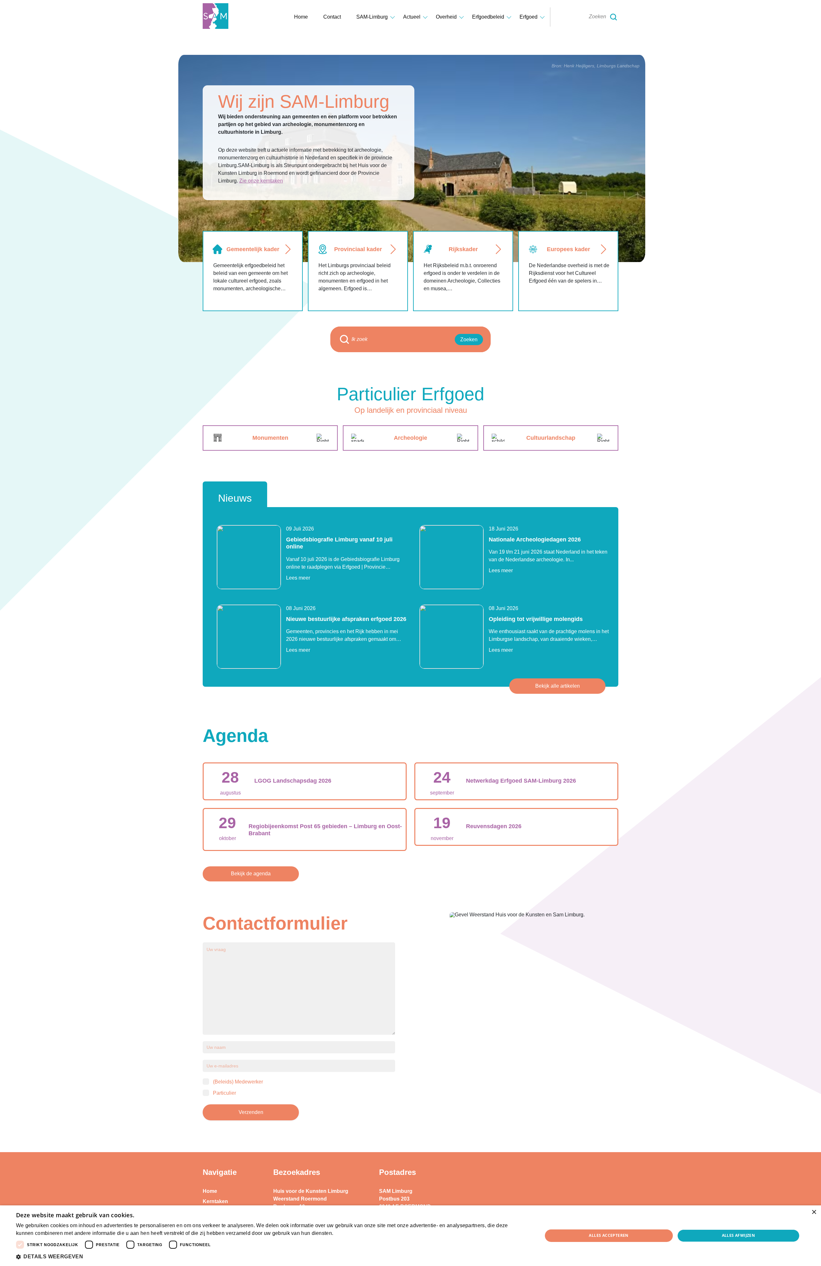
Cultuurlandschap (550, 438)
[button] (271, 1256)
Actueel (411, 17)
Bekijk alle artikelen (557, 686)
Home (301, 17)
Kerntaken (215, 1201)
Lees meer (298, 578)
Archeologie (410, 438)
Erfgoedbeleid (488, 17)
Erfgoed (528, 17)
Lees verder (346, 1233)
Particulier (224, 1093)
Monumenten (270, 438)
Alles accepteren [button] (608, 1235)
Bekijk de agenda (251, 873)
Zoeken (469, 339)
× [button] (813, 1212)
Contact (332, 17)
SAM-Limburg (372, 17)
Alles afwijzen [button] (738, 1235)
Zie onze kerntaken (261, 180)
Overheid (446, 17)
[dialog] (410, 1235)
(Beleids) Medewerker (238, 1081)
